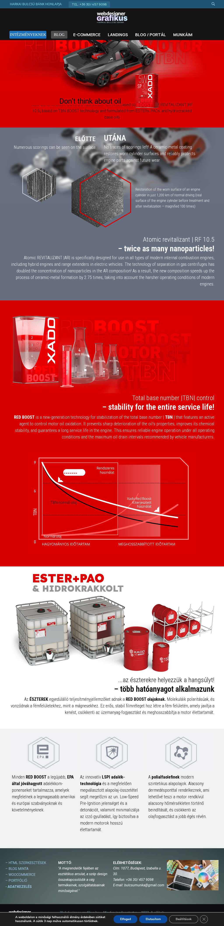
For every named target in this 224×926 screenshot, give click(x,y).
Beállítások (184, 919)
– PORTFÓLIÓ (16, 880)
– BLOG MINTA (16, 869)
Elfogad (125, 919)
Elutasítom (153, 919)
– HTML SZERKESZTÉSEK (25, 863)
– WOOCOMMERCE (20, 875)
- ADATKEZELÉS (18, 887)
